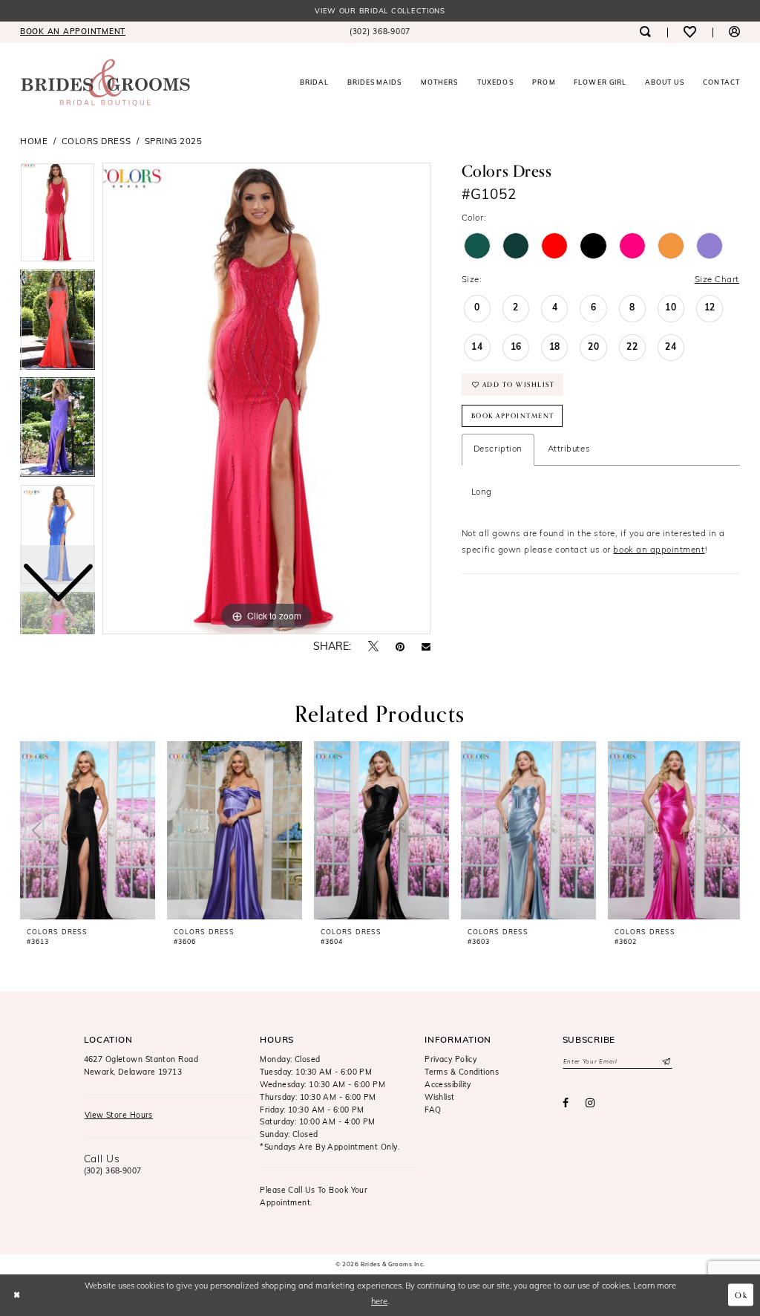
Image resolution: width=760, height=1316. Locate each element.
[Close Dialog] (17, 1295)
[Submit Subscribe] (665, 1062)
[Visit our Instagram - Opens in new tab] (590, 1104)
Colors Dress (96, 141)
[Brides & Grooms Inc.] (105, 83)
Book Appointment (512, 416)
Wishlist (440, 1098)
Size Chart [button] (717, 280)
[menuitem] (73, 32)
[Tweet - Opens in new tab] (373, 647)
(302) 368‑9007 (113, 1171)
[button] (734, 32)
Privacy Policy (450, 1060)
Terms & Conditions (462, 1073)
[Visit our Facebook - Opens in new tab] (566, 1104)
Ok (741, 1294)
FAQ (433, 1111)
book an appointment (658, 550)
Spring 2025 (174, 141)
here (379, 1302)
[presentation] (87, 830)
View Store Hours (119, 1116)
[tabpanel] (266, 398)
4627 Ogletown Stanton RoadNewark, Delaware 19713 (141, 1066)
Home (34, 141)
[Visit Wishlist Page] (689, 32)
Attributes (569, 449)
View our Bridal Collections (380, 11)
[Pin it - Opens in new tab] (400, 648)
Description (498, 449)
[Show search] (644, 32)
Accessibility (448, 1085)
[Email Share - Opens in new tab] (426, 647)
